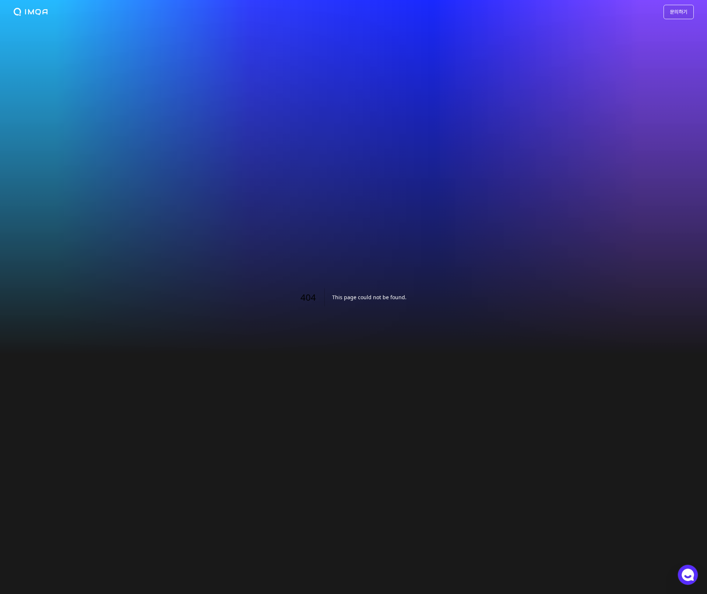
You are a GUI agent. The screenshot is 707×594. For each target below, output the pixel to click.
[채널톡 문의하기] (688, 575)
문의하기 (678, 12)
